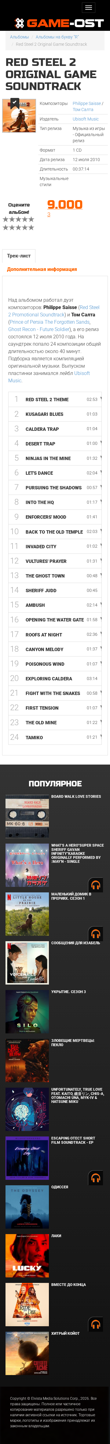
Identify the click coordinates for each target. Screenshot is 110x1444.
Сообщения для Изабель (75, 943)
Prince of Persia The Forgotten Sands (50, 322)
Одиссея (59, 1187)
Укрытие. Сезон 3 (68, 992)
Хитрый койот (65, 1333)
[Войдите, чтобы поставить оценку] (6, 220)
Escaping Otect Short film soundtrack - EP (73, 1140)
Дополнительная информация (42, 269)
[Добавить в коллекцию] (14, 103)
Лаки (56, 1236)
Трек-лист (19, 256)
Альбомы (19, 36)
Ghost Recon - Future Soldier (38, 329)
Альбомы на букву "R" (57, 36)
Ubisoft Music (86, 119)
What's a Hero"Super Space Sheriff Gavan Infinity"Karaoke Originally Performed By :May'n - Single (77, 853)
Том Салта (83, 109)
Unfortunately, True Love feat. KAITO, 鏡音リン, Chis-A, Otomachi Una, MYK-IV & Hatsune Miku (77, 1095)
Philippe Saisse (87, 103)
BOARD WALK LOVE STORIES (76, 796)
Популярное (55, 784)
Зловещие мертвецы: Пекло (73, 1043)
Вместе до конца (68, 1285)
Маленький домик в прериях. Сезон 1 (71, 896)
